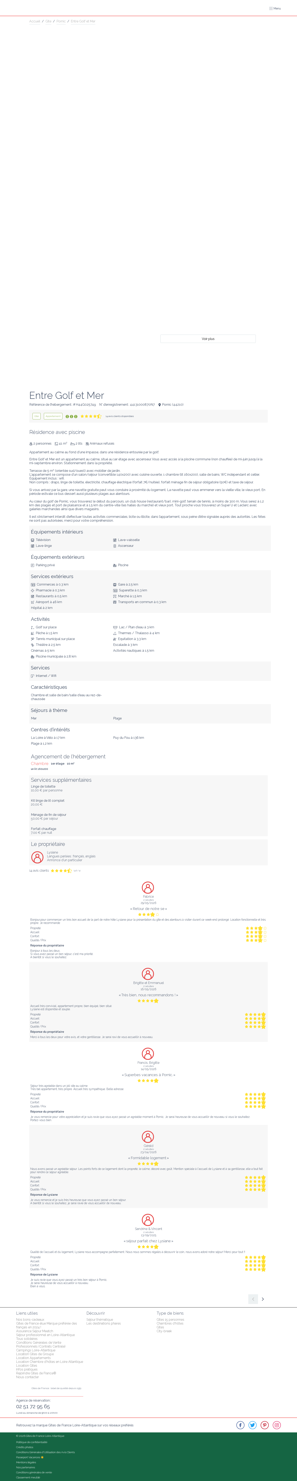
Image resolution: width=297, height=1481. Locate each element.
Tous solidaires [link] (27, 1339)
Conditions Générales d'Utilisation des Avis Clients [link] (45, 1452)
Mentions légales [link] (26, 1462)
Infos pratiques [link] (27, 1369)
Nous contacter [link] (27, 1377)
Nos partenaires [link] (25, 1467)
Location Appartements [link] (33, 1358)
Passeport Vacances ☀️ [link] (30, 1457)
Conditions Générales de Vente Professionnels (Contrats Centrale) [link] (40, 1344)
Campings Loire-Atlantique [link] (35, 1350)
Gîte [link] (48, 21)
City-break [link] (164, 1331)
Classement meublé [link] (28, 1477)
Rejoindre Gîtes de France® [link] (36, 1373)
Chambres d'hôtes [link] (170, 1323)
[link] (37, 416)
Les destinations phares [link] (103, 1323)
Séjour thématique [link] (99, 1320)
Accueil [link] (34, 21)
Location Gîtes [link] (26, 1365)
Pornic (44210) (172, 404)
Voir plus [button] (208, 339)
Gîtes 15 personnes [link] (170, 1320)
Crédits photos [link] (24, 1447)
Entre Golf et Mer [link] (83, 21)
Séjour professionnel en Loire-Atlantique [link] (45, 1335)
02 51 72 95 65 (33, 1406)
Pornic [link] (61, 21)
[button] (275, 8)
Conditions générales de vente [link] (34, 1472)
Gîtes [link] (160, 1327)
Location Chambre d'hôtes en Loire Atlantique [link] (49, 1362)
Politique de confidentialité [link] (31, 1442)
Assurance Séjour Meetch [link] (34, 1331)
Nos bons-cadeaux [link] (30, 1320)
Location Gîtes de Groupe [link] (35, 1354)
